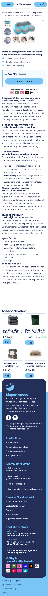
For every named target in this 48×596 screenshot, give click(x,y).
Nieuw (20, 12)
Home (4, 12)
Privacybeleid (12, 514)
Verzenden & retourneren (17, 501)
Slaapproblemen (13, 455)
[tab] (7, 23)
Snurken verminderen (16, 451)
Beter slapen (12, 442)
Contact (10, 510)
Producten (12, 12)
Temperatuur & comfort (17, 447)
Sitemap (5, 593)
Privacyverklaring (9, 589)
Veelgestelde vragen (15, 506)
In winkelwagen (24, 81)
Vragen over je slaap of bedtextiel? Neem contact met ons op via (25, 426)
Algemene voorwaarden (17, 518)
